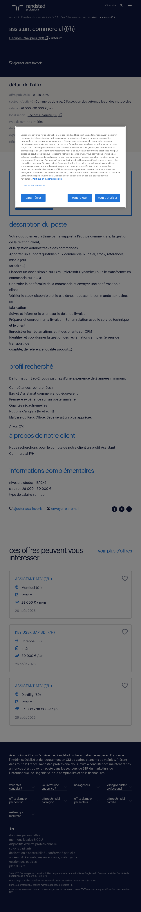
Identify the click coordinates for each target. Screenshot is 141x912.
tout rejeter (80, 197)
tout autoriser (107, 197)
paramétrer (33, 197)
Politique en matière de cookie (47, 179)
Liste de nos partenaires (34, 186)
